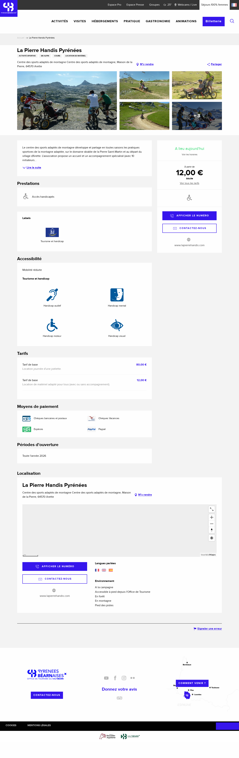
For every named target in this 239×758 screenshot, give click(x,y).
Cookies (11, 725)
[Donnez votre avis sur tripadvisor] (119, 699)
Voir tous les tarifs (189, 183)
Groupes (154, 4)
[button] (232, 21)
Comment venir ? (192, 683)
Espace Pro (114, 4)
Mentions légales (39, 725)
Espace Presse (135, 4)
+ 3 (197, 116)
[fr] (234, 4)
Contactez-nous (46, 695)
